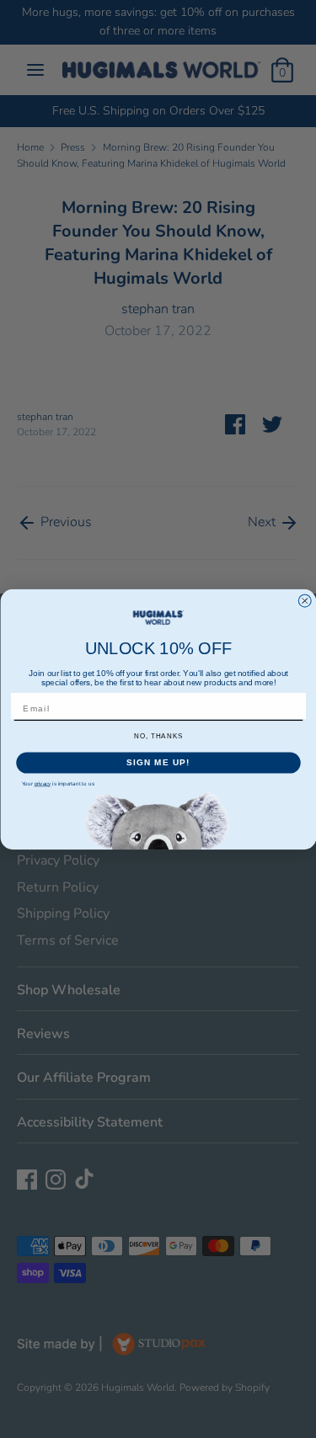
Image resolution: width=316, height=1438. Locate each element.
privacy (42, 783)
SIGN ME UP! (158, 762)
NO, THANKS (157, 736)
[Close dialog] (304, 600)
